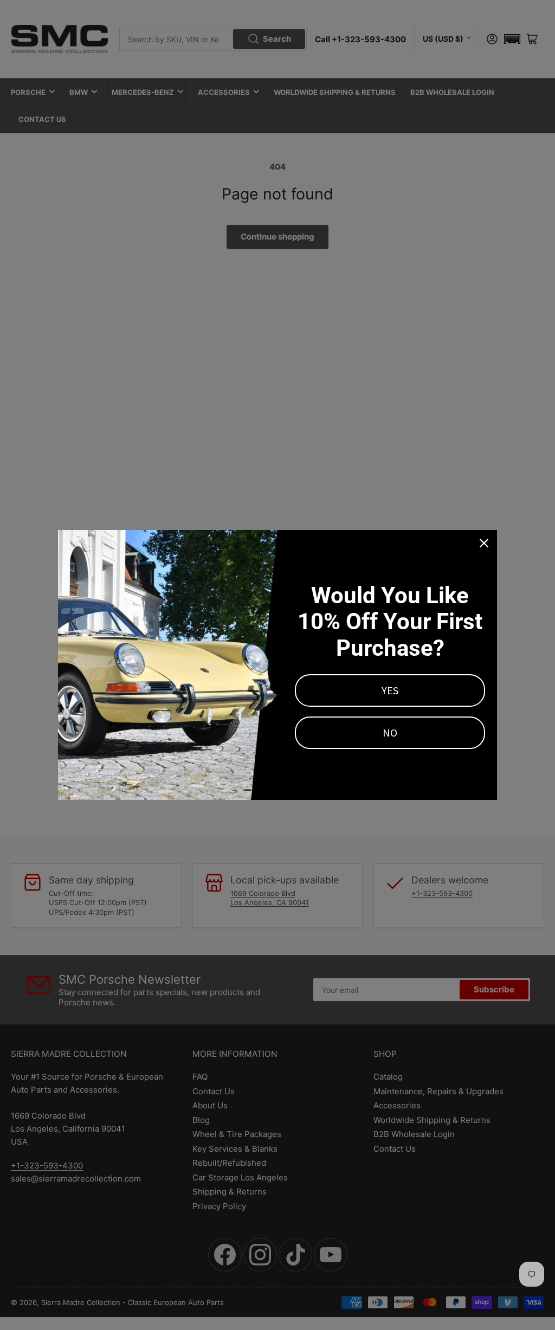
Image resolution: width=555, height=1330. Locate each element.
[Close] (484, 543)
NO (390, 732)
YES (390, 690)
